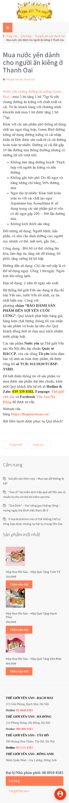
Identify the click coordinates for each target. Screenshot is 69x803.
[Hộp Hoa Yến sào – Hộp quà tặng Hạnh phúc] (15, 597)
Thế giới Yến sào (18, 791)
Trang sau (38, 444)
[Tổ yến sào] (34, 11)
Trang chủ (11, 36)
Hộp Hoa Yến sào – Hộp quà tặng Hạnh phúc (31, 615)
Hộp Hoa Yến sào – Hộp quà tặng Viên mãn (34, 659)
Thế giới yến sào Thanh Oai (50, 36)
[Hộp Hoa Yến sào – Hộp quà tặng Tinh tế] (15, 556)
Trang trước (16, 444)
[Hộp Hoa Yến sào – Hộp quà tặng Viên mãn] (15, 643)
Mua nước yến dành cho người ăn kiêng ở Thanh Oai (33, 62)
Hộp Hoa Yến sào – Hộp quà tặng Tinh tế (33, 572)
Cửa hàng (26, 36)
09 (17, 747)
